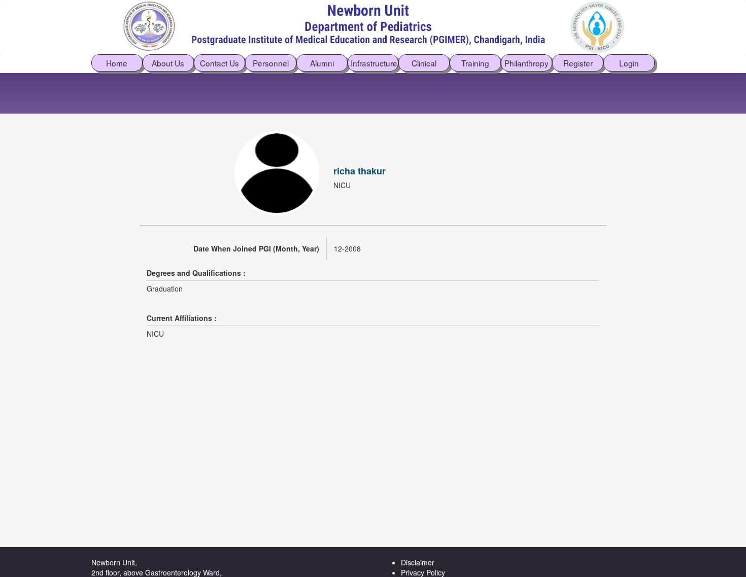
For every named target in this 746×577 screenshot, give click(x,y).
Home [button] (116, 62)
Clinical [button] (424, 62)
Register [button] (578, 62)
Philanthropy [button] (526, 62)
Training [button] (475, 62)
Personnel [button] (271, 62)
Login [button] (629, 62)
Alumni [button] (322, 62)
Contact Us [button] (219, 62)
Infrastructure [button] (374, 62)
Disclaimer (417, 562)
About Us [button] (168, 62)
